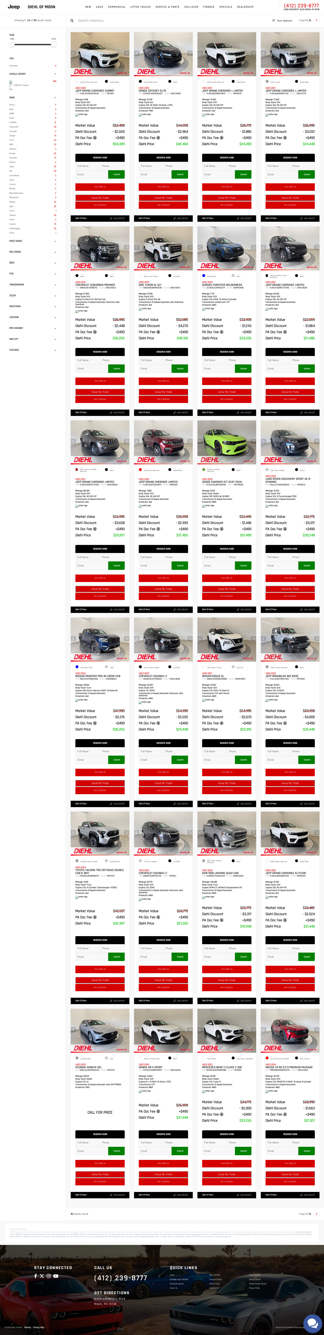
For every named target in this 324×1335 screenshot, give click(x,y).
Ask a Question (100, 205)
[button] (126, 53)
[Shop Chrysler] (14, 7)
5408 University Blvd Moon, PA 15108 (301, 9)
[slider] (12, 44)
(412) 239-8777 (301, 5)
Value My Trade (100, 198)
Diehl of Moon (81, 218)
